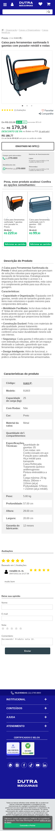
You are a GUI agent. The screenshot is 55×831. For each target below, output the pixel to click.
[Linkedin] (44, 765)
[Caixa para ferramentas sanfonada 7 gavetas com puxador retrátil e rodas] (15, 216)
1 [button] (22, 105)
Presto (5, 38)
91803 (17, 38)
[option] (27, 77)
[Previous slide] (7, 218)
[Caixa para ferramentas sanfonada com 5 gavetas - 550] (40, 216)
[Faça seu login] (12, 4)
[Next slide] (47, 218)
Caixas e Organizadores (29, 30)
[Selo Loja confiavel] (13, 748)
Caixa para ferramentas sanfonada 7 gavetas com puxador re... (14, 222)
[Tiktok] (31, 765)
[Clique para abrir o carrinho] (48, 4)
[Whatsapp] (10, 765)
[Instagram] (17, 765)
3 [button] (31, 105)
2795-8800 (12, 158)
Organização (11, 30)
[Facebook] (24, 765)
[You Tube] (37, 765)
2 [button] (27, 105)
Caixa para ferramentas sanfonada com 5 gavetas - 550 (39, 222)
